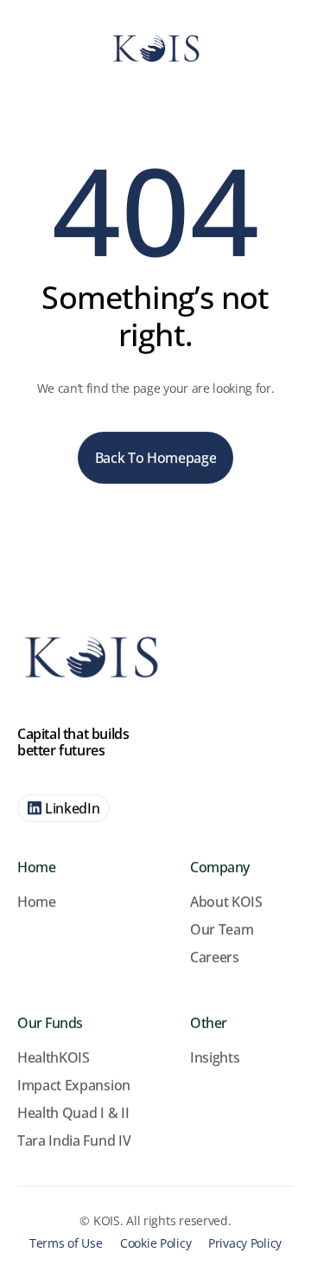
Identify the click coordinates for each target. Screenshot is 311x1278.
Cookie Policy (155, 1243)
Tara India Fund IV (73, 1140)
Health (39, 1112)
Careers (214, 957)
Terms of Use (66, 1243)
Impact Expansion (73, 1085)
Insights (214, 1057)
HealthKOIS (53, 1057)
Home (36, 901)
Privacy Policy (245, 1243)
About (211, 901)
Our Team (221, 929)
